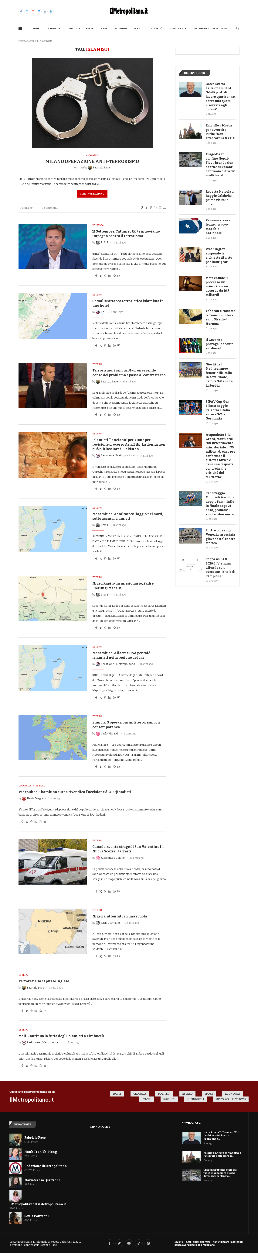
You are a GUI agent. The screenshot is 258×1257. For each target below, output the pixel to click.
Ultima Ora (191, 1123)
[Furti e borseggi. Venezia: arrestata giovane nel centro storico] (190, 536)
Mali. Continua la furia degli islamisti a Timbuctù (61, 1036)
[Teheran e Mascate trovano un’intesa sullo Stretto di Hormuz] (190, 316)
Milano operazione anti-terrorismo (92, 161)
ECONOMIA (121, 28)
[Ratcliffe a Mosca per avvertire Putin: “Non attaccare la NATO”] (190, 131)
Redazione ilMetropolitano (45, 1166)
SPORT (105, 28)
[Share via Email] (164, 208)
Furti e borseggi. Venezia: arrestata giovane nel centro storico (221, 537)
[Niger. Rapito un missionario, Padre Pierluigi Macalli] (53, 598)
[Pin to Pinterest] (151, 208)
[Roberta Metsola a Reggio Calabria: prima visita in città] (190, 197)
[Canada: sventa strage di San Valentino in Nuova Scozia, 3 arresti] (53, 861)
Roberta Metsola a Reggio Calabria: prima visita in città (220, 198)
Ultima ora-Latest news (211, 28)
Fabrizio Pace (35, 1137)
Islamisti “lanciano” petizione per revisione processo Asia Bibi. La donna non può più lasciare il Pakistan (128, 444)
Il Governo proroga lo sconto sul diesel (219, 344)
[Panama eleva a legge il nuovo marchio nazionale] (190, 225)
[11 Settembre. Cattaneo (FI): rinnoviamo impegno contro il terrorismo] (53, 246)
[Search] (237, 28)
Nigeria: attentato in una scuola (119, 916)
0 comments (50, 207)
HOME (35, 28)
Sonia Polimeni (36, 1216)
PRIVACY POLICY (100, 1127)
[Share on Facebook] (142, 208)
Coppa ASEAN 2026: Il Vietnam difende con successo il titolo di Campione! (220, 567)
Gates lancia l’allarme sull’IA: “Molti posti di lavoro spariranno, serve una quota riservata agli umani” (221, 96)
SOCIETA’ (156, 28)
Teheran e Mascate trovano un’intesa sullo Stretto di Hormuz (220, 317)
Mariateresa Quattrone (42, 1180)
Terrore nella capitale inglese (44, 981)
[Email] (39, 11)
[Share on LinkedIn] (155, 208)
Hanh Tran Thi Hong (40, 1152)
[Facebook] (21, 11)
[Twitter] (27, 11)
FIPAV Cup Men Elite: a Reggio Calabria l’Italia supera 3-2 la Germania (218, 410)
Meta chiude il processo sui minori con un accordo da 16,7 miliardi (217, 286)
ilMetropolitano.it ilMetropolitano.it (37, 1204)
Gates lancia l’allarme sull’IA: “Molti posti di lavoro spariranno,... (221, 1135)
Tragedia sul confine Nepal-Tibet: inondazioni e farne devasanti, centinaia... (220, 1173)
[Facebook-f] (110, 1243)
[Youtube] (33, 11)
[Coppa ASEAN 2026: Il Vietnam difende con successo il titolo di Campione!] (190, 564)
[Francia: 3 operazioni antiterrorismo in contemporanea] (53, 737)
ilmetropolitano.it (28, 41)
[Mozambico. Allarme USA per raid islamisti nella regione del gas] (53, 668)
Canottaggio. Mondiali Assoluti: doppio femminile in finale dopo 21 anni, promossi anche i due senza (220, 503)
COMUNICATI (178, 28)
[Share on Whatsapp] (160, 208)
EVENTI (138, 28)
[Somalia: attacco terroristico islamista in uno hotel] (53, 316)
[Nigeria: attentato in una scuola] (53, 931)
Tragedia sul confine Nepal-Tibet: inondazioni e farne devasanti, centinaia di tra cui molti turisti (220, 164)
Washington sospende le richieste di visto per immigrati (219, 255)
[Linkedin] (51, 11)
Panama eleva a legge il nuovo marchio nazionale (218, 227)
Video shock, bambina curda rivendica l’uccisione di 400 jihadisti (75, 792)
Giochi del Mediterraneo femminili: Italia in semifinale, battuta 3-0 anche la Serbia (219, 375)
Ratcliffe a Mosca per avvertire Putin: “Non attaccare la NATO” (220, 132)
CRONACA (54, 28)
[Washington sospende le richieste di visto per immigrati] (190, 254)
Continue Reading (92, 193)
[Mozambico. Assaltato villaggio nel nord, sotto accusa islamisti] (53, 529)
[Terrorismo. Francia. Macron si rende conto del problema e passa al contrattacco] (53, 385)
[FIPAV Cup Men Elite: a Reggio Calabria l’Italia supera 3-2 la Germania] (190, 407)
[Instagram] (45, 11)
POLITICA (74, 28)
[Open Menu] (20, 28)
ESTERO (90, 28)
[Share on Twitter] (146, 208)
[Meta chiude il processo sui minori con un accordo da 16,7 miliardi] (190, 283)
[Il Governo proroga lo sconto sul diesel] (190, 345)
